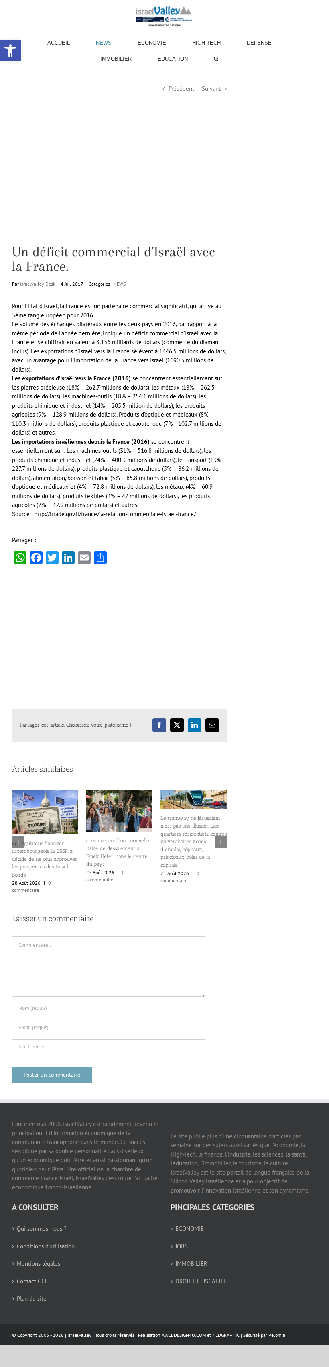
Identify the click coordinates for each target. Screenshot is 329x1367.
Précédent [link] (181, 88)
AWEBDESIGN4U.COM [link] (184, 1335)
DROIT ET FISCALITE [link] (201, 1281)
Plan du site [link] (32, 1298)
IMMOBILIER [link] (191, 1263)
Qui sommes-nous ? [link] (42, 1228)
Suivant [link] (211, 88)
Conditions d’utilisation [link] (46, 1246)
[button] (18, 842)
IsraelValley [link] (79, 1335)
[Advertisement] (119, 188)
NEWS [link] (120, 284)
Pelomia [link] (276, 1335)
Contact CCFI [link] (33, 1281)
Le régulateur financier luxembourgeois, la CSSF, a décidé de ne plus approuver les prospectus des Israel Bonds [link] (44, 859)
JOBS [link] (181, 1246)
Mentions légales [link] (38, 1263)
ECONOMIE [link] (189, 1228)
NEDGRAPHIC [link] (225, 1335)
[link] (164, 16)
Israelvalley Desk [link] (37, 284)
